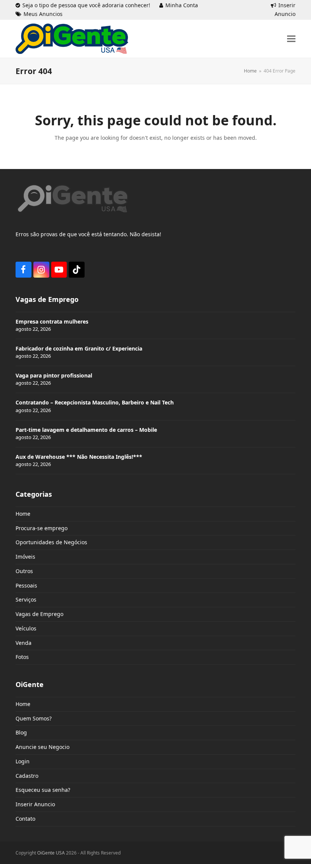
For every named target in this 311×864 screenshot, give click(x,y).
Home (23, 513)
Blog (21, 732)
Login (23, 761)
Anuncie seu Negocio (42, 746)
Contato (25, 818)
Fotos (22, 656)
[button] (291, 38)
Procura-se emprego (42, 528)
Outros (24, 571)
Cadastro (27, 775)
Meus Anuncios (43, 13)
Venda (23, 642)
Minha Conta (181, 5)
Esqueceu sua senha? (43, 789)
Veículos (26, 628)
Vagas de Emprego (39, 614)
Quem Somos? (34, 718)
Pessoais (26, 585)
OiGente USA (51, 853)
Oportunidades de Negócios (51, 542)
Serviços (26, 599)
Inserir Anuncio (35, 804)
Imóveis (25, 556)
